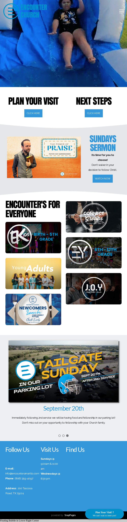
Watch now (102, 178)
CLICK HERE (94, 113)
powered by (63, 515)
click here (33, 113)
